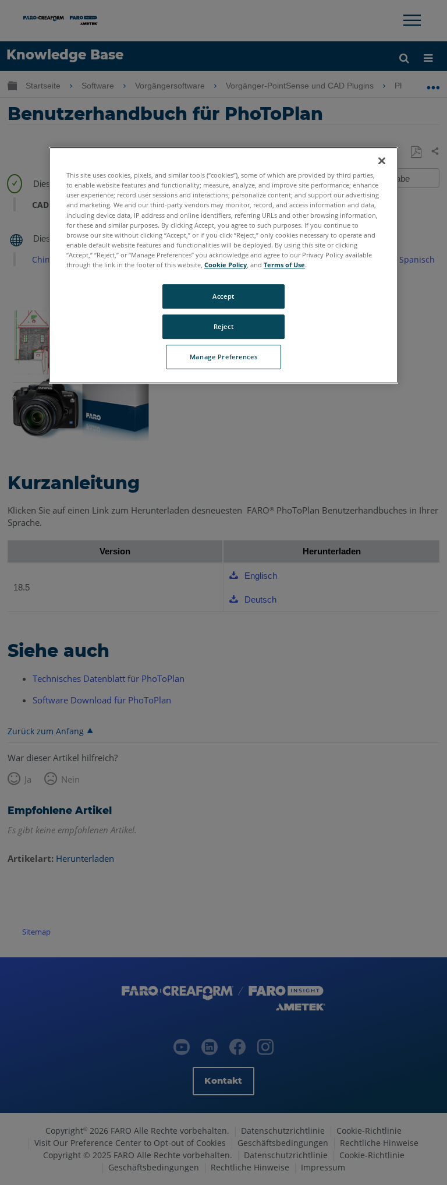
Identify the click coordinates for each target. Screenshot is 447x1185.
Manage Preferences (223, 356)
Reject (223, 326)
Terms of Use (284, 264)
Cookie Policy (225, 264)
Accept (223, 296)
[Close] (382, 161)
